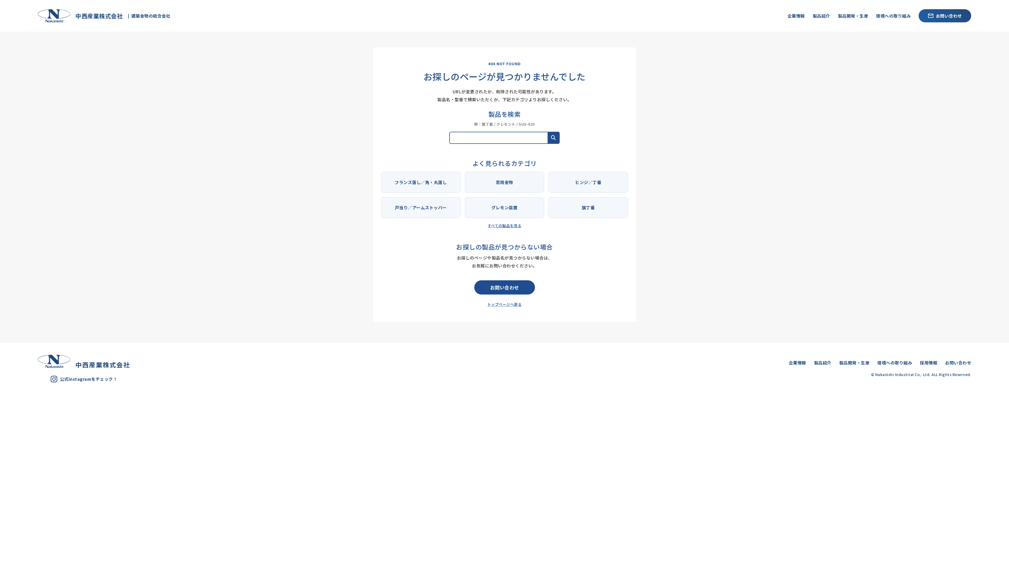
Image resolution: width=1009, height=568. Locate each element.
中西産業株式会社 (96, 16)
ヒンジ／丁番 (588, 182)
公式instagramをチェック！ (88, 379)
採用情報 (928, 362)
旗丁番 (588, 207)
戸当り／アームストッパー (421, 207)
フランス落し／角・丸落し (421, 182)
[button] (554, 138)
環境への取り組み (893, 16)
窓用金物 (504, 182)
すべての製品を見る (505, 225)
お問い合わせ (949, 16)
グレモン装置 (504, 207)
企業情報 (796, 16)
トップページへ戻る (504, 304)
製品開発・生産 (853, 16)
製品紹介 (821, 16)
